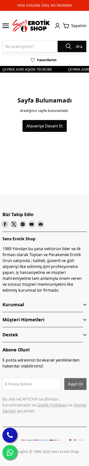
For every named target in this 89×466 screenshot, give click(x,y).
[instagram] (22, 224)
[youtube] (31, 224)
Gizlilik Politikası (52, 405)
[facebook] (4, 224)
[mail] (40, 224)
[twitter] (13, 224)
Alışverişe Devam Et (44, 126)
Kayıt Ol (75, 384)
